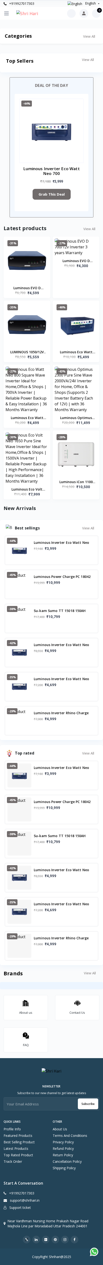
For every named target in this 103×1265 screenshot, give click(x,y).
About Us (60, 1129)
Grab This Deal (52, 194)
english (90, 3)
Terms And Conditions (70, 1135)
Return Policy (63, 1155)
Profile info (12, 1129)
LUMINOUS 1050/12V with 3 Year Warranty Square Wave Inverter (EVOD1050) (27, 352)
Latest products (16, 1148)
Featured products (18, 1135)
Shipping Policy (64, 1168)
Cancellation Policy (67, 1161)
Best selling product (19, 1142)
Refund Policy (63, 1148)
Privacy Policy (63, 1142)
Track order (13, 1161)
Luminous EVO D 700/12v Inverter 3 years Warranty (76, 261)
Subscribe (88, 1104)
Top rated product (18, 1155)
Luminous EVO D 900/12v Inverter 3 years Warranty (27, 288)
